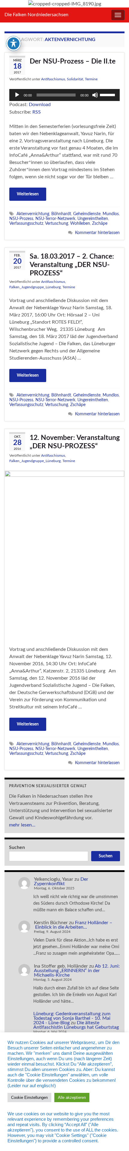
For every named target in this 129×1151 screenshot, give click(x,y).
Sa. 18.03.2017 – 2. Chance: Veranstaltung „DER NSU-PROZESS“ (72, 265)
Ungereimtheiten (92, 218)
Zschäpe (99, 223)
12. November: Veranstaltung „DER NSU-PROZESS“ (75, 441)
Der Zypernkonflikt (61, 881)
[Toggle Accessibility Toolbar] (13, 43)
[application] (64, 95)
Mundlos (111, 214)
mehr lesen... (22, 825)
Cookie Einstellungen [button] (29, 1097)
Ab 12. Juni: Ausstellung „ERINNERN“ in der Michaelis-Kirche (77, 970)
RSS (36, 112)
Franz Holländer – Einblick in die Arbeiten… (73, 925)
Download (40, 104)
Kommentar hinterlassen (97, 232)
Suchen (17, 847)
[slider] (108, 94)
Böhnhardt (61, 214)
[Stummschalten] (95, 95)
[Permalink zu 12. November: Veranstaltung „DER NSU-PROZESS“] (64, 554)
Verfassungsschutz (26, 223)
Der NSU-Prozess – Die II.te (73, 61)
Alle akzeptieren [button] (72, 1097)
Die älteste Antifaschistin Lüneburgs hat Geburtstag (76, 1025)
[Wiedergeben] (17, 95)
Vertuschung (56, 223)
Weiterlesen (28, 194)
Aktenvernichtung (32, 214)
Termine (91, 79)
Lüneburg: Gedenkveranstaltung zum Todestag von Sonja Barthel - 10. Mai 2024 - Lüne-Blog (71, 1018)
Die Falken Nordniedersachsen (36, 14)
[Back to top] (115, 1137)
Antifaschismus (53, 79)
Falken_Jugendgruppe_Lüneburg (35, 287)
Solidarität (75, 79)
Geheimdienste (86, 214)
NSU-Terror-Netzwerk (55, 218)
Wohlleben (80, 223)
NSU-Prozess (21, 218)
